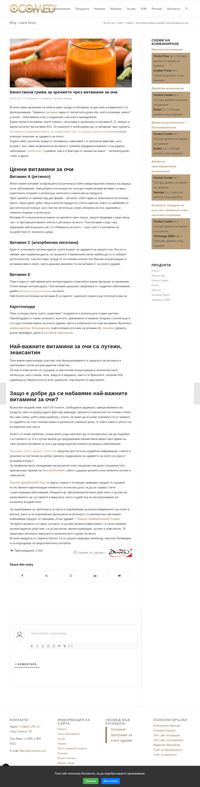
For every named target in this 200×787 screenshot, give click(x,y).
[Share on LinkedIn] (95, 575)
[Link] (64, 646)
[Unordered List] (53, 646)
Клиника (62, 753)
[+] (70, 645)
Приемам (90, 781)
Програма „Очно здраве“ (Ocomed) (33, 451)
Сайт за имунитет (165, 754)
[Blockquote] (59, 646)
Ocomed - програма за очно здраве (121, 734)
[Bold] (32, 646)
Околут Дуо (158, 275)
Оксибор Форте (161, 294)
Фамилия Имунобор (166, 745)
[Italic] (37, 646)
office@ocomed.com (33, 750)
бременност (35, 151)
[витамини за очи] (71, 63)
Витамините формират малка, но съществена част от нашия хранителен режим (63, 131)
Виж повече (111, 781)
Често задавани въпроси (72, 748)
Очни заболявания (68, 733)
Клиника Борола (164, 730)
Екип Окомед (65, 98)
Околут (156, 270)
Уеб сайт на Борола (166, 735)
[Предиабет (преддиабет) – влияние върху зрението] (197, 393)
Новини (47, 98)
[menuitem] (33, 8)
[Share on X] (47, 575)
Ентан (155, 285)
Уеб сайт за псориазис (168, 740)
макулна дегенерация (37, 291)
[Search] (186, 8)
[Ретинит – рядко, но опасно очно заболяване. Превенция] (3, 393)
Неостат (156, 290)
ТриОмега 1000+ (161, 299)
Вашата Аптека (67, 758)
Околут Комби (160, 280)
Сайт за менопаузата (167, 749)
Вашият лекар (66, 763)
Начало (62, 729)
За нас (61, 738)
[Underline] (43, 646)
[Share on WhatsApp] (71, 575)
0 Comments (31, 98)
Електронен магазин (166, 725)
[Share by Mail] (119, 575)
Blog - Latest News (23, 22)
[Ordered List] (48, 646)
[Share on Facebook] (22, 575)
